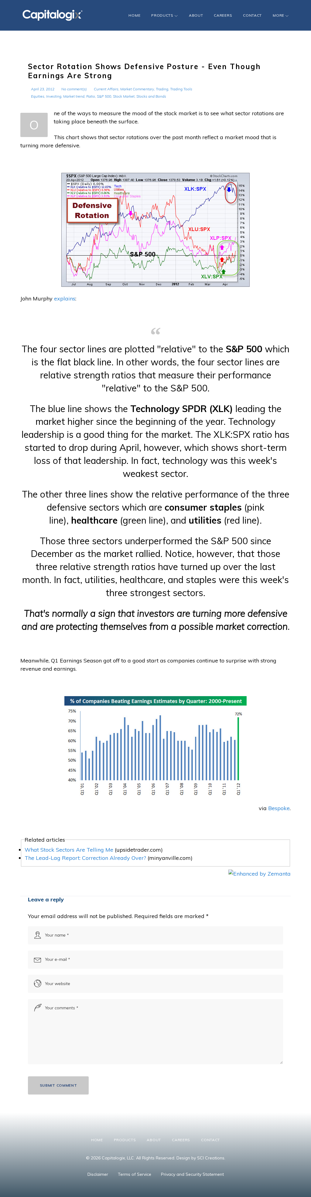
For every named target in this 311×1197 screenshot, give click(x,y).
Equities (37, 96)
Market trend (73, 96)
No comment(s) (74, 89)
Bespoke (279, 808)
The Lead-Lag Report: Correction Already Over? (85, 857)
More (278, 15)
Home (134, 15)
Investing (53, 96)
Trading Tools (181, 89)
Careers (223, 15)
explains (64, 298)
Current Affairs (106, 89)
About (196, 15)
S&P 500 (104, 96)
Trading (162, 89)
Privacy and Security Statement (192, 1174)
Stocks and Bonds (151, 96)
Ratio (90, 96)
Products (162, 15)
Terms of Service (134, 1174)
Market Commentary (137, 89)
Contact (252, 15)
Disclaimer (97, 1174)
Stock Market (124, 96)
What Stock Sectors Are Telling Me (69, 849)
